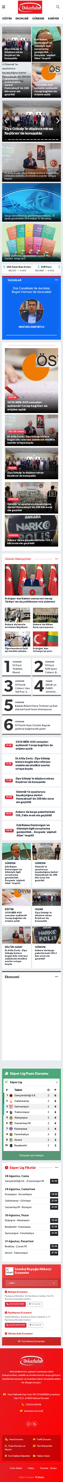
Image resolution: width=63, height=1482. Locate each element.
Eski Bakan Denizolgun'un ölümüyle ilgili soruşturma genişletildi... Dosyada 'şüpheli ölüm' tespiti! (15, 875)
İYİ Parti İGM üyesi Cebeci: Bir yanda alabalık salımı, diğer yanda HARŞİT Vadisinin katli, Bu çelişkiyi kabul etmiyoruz (51, 669)
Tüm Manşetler (44, 1446)
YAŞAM (49, 681)
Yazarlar (44, 1468)
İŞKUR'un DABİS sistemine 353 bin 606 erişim (52, 689)
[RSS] (34, 1424)
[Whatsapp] (28, 1424)
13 (49, 139)
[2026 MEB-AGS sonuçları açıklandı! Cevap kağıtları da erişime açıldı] (31, 380)
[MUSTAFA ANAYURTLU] (31, 311)
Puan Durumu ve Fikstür (15, 1448)
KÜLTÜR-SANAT (14, 947)
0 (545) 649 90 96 (17, 1325)
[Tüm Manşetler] (56, 559)
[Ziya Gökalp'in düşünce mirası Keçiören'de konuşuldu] (31, 463)
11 (42, 139)
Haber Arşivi (43, 1456)
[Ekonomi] (56, 976)
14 (53, 139)
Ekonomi (12, 977)
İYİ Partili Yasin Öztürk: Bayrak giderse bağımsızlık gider (32, 727)
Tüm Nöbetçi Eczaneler (33, 1341)
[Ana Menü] (3, 7)
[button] (6, 121)
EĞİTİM (7, 18)
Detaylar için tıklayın (32, 1155)
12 (46, 139)
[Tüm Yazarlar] (56, 280)
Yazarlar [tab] (14, 280)
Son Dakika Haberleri (19, 1456)
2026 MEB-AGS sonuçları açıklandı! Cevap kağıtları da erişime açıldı (34, 745)
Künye (53, 1468)
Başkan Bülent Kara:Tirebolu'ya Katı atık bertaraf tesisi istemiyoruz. (36, 708)
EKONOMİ (22, 18)
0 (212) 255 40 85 (16, 1304)
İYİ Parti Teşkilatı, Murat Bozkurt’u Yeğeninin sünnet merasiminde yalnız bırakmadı (20, 669)
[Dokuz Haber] (30, 7)
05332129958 (33, 1404)
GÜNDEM (38, 18)
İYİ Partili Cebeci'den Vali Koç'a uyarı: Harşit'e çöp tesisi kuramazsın (22, 689)
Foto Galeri (16, 1468)
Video (31, 1468)
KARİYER (53, 18)
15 (57, 139)
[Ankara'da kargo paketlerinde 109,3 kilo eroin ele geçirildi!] (31, 530)
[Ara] (58, 7)
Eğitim (9, 909)
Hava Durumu (16, 1439)
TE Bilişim (39, 1477)
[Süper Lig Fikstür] (56, 1167)
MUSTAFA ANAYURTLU (31, 327)
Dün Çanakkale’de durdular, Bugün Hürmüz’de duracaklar (32, 290)
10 (38, 139)
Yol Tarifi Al (36, 1304)
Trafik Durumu (44, 1439)
